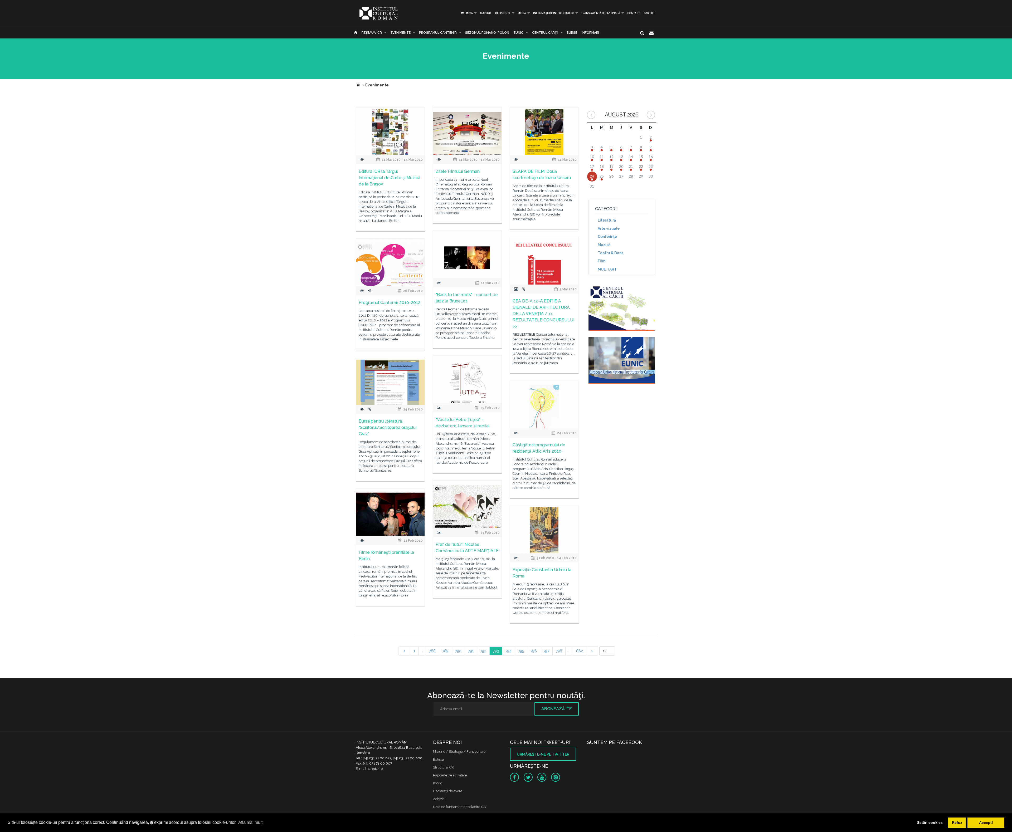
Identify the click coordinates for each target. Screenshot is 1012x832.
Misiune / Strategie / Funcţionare (459, 751)
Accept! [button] (986, 822)
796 (534, 651)
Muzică (604, 245)
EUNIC (518, 33)
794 (508, 651)
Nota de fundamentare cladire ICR (459, 807)
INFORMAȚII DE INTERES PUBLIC (553, 13)
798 (559, 651)
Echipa (438, 759)
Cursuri (486, 13)
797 (546, 651)
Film (601, 261)
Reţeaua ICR (372, 33)
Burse (572, 33)
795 (521, 651)
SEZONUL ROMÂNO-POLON (487, 33)
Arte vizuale (609, 228)
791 (471, 651)
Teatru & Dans (610, 253)
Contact (633, 13)
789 (445, 651)
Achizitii (439, 799)
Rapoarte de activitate (450, 775)
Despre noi (502, 13)
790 (458, 651)
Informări (590, 33)
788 (432, 651)
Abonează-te (556, 708)
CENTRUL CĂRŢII (545, 33)
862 (579, 651)
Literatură (607, 220)
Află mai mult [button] (250, 822)
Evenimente (401, 33)
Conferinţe (607, 236)
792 (483, 651)
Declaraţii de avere (447, 791)
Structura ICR (443, 767)
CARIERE (649, 13)
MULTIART (607, 269)
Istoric (437, 783)
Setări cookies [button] (930, 822)
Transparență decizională (600, 13)
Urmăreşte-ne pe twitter (543, 754)
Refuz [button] (957, 822)
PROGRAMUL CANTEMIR (438, 33)
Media (522, 13)
